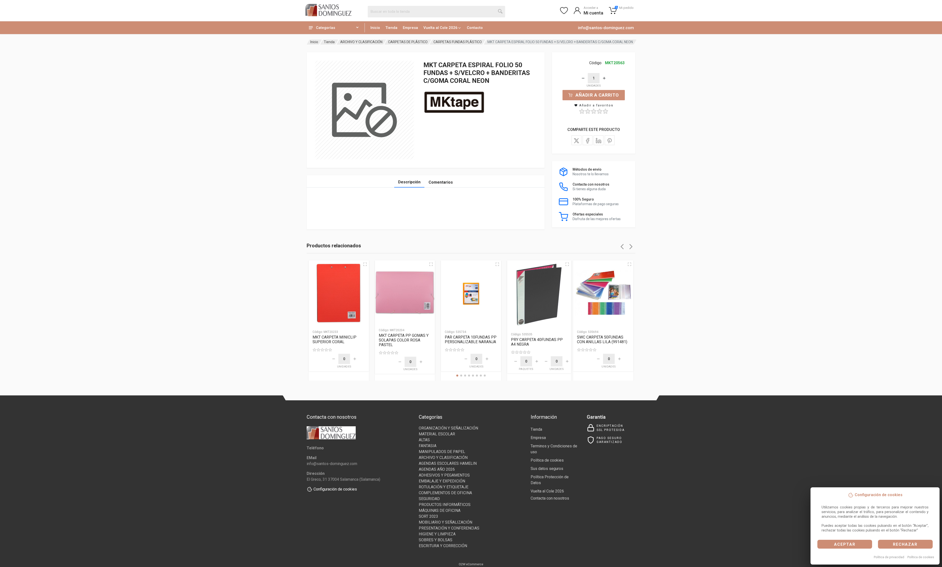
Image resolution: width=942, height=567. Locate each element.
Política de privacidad (889, 557)
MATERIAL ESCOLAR (437, 434)
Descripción (409, 182)
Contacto (475, 27)
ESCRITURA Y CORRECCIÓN (443, 545)
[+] (604, 78)
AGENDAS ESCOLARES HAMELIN (448, 463)
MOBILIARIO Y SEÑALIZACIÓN (445, 522)
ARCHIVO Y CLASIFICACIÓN (361, 42)
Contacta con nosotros (550, 498)
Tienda (391, 27)
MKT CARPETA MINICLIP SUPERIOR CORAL (334, 339)
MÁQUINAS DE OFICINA (439, 510)
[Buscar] (500, 11)
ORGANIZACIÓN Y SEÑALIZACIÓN (448, 428)
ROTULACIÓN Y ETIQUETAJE (443, 487)
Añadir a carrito (597, 95)
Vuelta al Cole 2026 (440, 27)
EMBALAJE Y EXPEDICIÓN (442, 481)
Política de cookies (920, 557)
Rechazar (905, 544)
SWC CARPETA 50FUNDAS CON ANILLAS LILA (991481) (602, 339)
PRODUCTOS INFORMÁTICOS (445, 504)
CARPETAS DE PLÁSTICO (408, 42)
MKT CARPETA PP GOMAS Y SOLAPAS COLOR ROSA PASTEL (404, 340)
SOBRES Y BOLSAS (435, 540)
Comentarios (441, 182)
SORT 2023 (428, 516)
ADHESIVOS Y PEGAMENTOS (444, 475)
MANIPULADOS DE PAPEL (442, 451)
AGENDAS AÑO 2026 (437, 469)
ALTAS (424, 440)
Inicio (375, 27)
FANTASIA (427, 445)
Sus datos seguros (547, 468)
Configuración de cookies (335, 489)
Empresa (410, 27)
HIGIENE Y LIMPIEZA (437, 534)
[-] (583, 78)
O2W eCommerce (471, 564)
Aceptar (844, 544)
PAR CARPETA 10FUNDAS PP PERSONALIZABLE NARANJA (471, 339)
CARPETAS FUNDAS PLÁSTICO (457, 42)
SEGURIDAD (429, 498)
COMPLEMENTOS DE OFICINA (445, 493)
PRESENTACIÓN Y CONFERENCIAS (449, 528)
